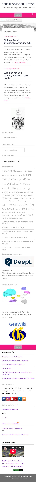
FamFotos (13, 192)
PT (18, 36)
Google (8, 198)
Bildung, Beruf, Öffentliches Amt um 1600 (17, 42)
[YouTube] (12, 399)
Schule (25, 208)
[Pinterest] (16, 399)
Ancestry (24, 276)
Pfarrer (15, 205)
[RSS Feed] (24, 399)
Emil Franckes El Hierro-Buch (11, 461)
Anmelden (5, 418)
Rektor (5, 209)
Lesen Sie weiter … (20, 63)
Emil (26, 189)
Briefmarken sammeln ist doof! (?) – (13, 227)
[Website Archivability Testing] (18, 470)
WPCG (5, 218)
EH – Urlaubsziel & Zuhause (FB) (13, 464)
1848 (4, 171)
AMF (12, 171)
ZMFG (20, 218)
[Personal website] (20, 399)
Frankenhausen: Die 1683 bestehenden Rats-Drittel (18, 378)
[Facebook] (4, 399)
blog (15, 175)
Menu (18, 15)
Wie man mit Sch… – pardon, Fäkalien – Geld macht (16, 75)
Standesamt (20, 212)
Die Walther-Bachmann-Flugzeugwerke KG (15, 237)
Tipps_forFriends (8, 215)
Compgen (20, 179)
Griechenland (28, 198)
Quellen (26, 205)
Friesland (22, 192)
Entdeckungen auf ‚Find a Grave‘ (12, 357)
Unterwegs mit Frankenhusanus (12, 466)
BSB (20, 175)
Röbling (17, 209)
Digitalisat (16, 184)
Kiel (9, 201)
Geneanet (14, 276)
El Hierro (18, 189)
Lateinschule (16, 201)
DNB (27, 184)
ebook (8, 188)
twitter (18, 215)
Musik (9, 205)
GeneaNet (21, 195)
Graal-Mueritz (18, 198)
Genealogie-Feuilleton (18, 4)
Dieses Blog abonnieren (10, 424)
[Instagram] (8, 399)
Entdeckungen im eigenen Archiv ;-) (13, 365)
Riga (11, 209)
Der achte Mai (6, 368)
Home (3, 20)
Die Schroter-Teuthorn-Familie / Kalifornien (15, 361)
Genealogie (10, 195)
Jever (4, 201)
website (28, 215)
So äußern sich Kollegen (10, 409)
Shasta (12, 212)
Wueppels (13, 218)
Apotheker (21, 171)
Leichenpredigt (26, 201)
